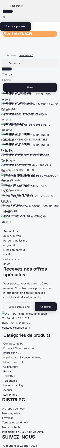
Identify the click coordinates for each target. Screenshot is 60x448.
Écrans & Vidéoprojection (19, 348)
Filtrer (30, 87)
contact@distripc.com (16, 327)
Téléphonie (10, 380)
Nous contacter (12, 427)
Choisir (6, 80)
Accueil (7, 390)
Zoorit (24, 445)
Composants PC (13, 343)
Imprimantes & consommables (22, 357)
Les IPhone (10, 394)
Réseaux (8, 371)
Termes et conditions (15, 422)
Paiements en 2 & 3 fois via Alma (23, 431)
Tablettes (9, 376)
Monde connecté (13, 362)
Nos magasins (11, 413)
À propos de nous (13, 408)
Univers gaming (13, 385)
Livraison (8, 417)
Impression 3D (12, 352)
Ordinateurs (10, 366)
